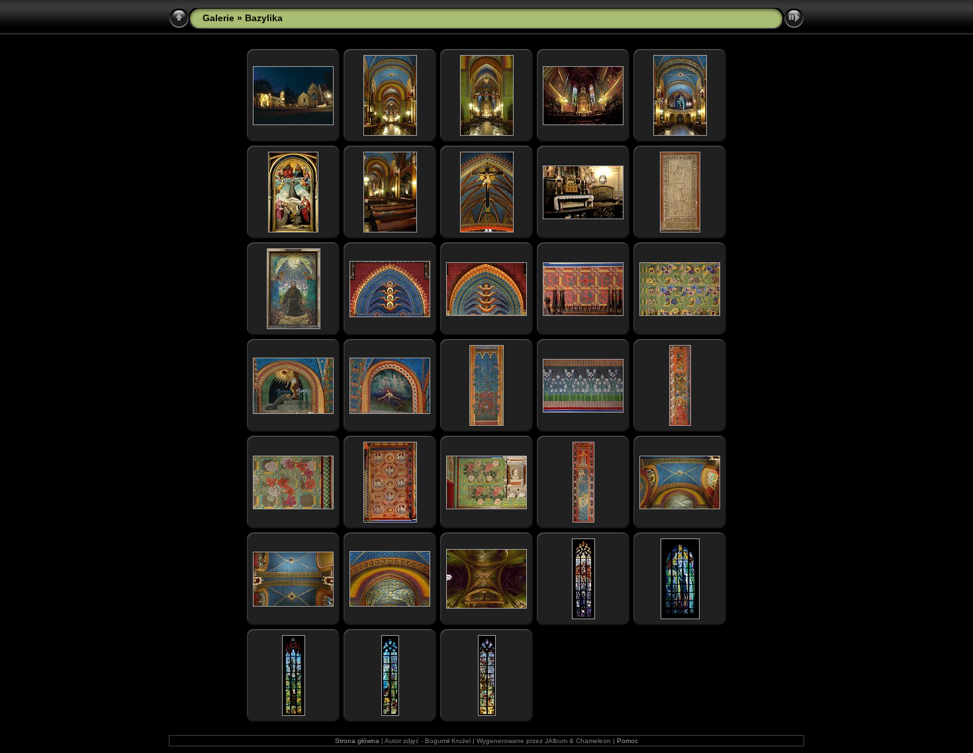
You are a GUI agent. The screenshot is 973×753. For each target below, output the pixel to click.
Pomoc (627, 740)
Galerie (218, 18)
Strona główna (357, 740)
